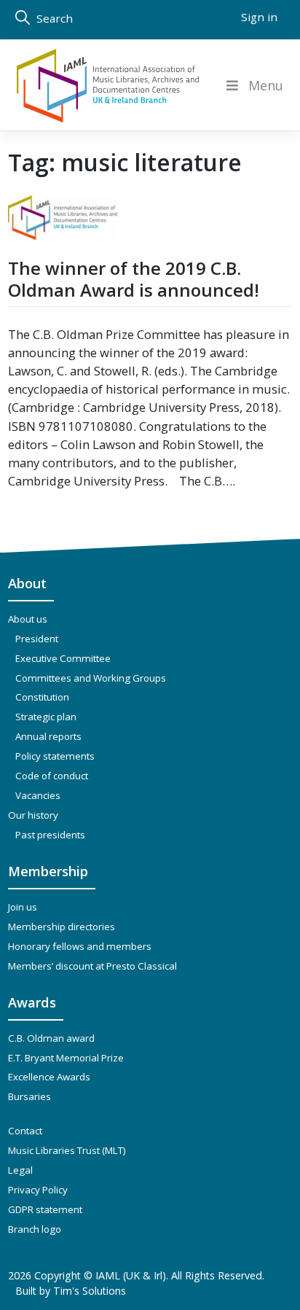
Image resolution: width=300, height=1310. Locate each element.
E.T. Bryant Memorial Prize (66, 1057)
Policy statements (55, 756)
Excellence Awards (49, 1076)
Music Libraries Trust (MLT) (67, 1150)
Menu (265, 85)
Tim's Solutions (89, 1291)
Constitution (42, 696)
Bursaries (29, 1096)
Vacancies (37, 795)
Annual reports (48, 736)
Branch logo (34, 1229)
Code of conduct (51, 775)
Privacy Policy (38, 1189)
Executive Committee (63, 658)
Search (53, 18)
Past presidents (50, 834)
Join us (22, 906)
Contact (25, 1130)
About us (27, 618)
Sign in (259, 16)
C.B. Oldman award (51, 1038)
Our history (33, 815)
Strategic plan (45, 716)
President (36, 638)
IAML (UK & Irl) (130, 1275)
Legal (20, 1170)
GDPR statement (45, 1209)
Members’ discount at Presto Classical (92, 965)
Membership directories (61, 926)
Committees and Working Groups (90, 678)
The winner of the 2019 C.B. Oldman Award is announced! (133, 279)
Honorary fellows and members (79, 946)
